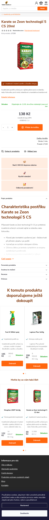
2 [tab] (25, 373)
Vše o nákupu (6, 465)
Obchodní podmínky (9, 469)
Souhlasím (24, 513)
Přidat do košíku (32, 127)
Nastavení (24, 505)
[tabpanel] (12, 338)
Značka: (42, 138)
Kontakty (4, 485)
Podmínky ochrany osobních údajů (15, 477)
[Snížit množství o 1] (3, 127)
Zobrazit (12, 363)
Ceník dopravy (7, 473)
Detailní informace (8, 97)
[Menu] (46, 3)
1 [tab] (23, 373)
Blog (3, 481)
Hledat (42, 8)
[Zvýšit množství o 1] (12, 127)
